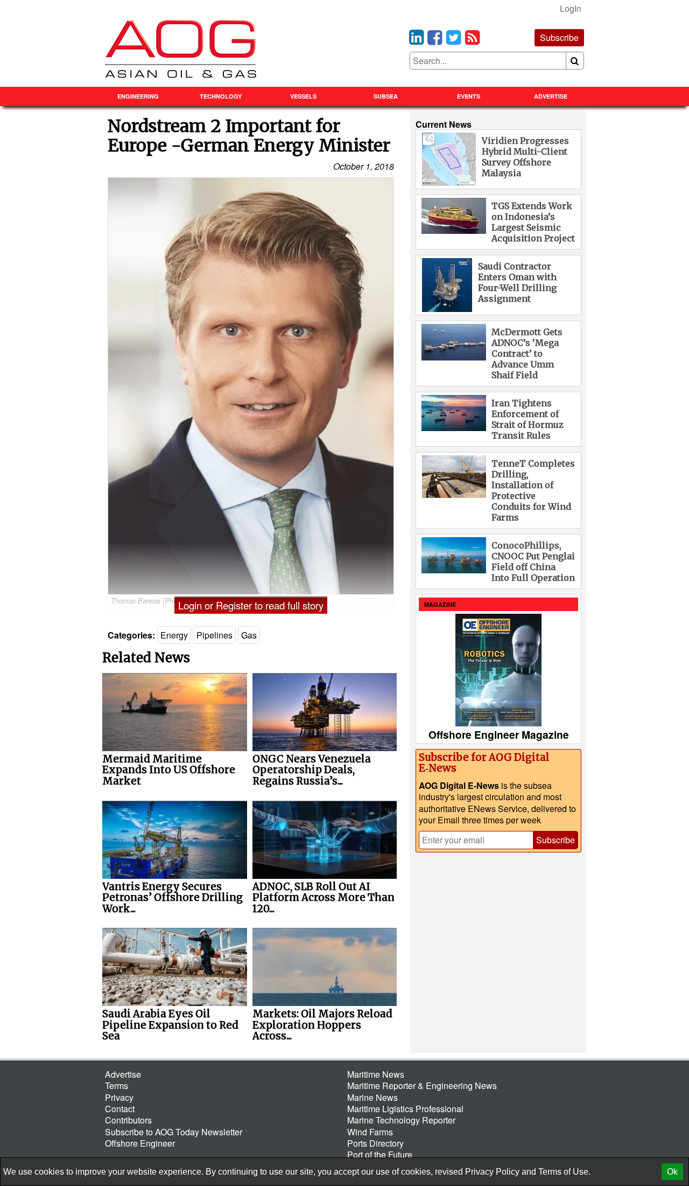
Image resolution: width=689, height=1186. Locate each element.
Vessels (303, 96)
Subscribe (559, 37)
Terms (116, 1085)
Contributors (128, 1120)
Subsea (386, 96)
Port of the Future (379, 1154)
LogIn (570, 8)
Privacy (119, 1097)
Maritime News (375, 1074)
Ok (672, 1171)
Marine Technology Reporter (401, 1120)
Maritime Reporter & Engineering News (422, 1085)
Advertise (550, 96)
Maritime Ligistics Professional (405, 1108)
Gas (249, 635)
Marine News (372, 1097)
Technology (221, 96)
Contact (120, 1108)
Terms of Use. (564, 1171)
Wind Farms (370, 1132)
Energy (174, 635)
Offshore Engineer (140, 1143)
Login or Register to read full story (251, 605)
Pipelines (214, 635)
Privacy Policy (492, 1171)
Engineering (138, 96)
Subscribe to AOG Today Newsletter (173, 1132)
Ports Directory (375, 1143)
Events (468, 96)
